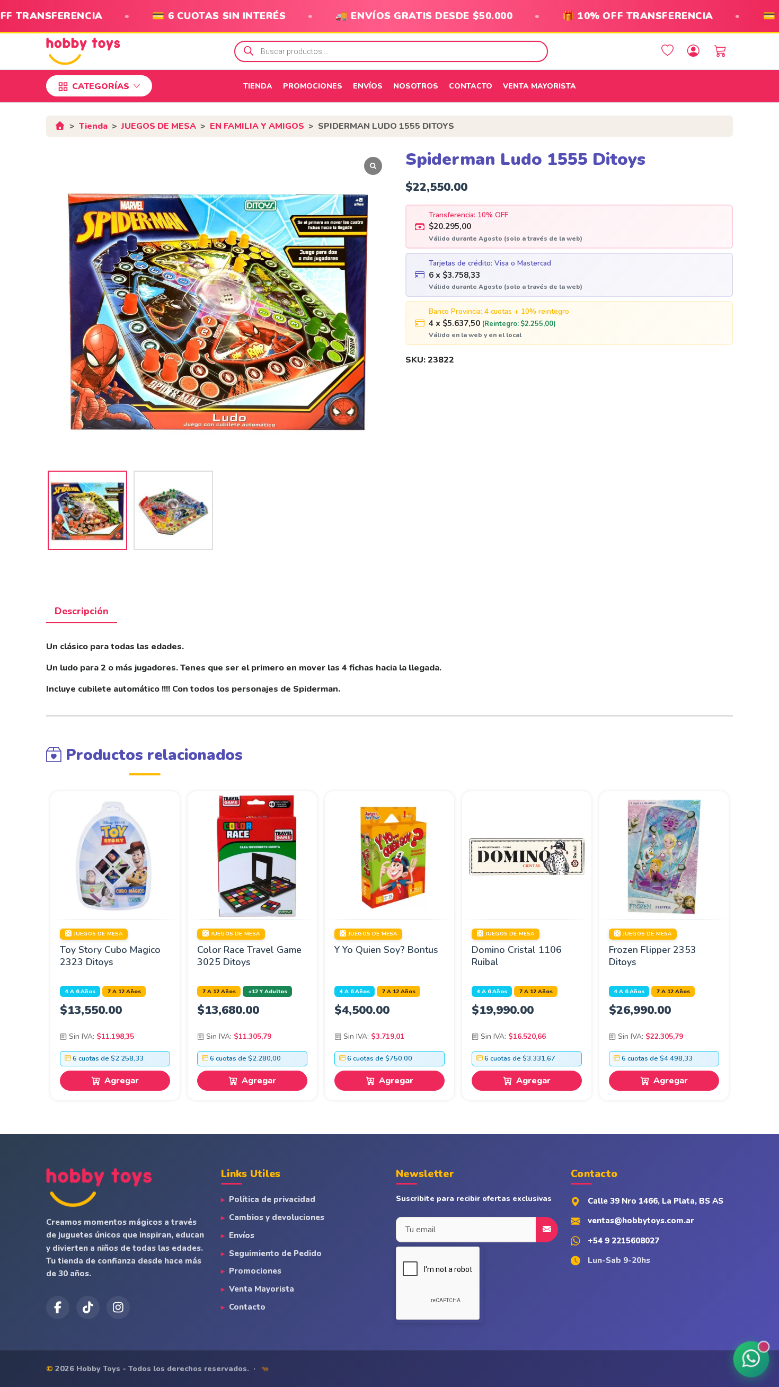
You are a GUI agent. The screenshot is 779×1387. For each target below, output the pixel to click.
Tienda (257, 86)
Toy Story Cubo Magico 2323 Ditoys (110, 955)
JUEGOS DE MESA (158, 126)
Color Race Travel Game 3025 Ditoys (249, 955)
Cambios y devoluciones (276, 1217)
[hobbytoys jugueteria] (118, 1307)
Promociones (312, 86)
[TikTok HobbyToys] (88, 1307)
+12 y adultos (267, 991)
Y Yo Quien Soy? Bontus (386, 949)
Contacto (470, 86)
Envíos (368, 86)
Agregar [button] (121, 1080)
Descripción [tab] (82, 611)
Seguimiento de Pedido (275, 1253)
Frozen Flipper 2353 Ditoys (652, 955)
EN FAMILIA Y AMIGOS (257, 126)
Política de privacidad (272, 1199)
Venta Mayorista (539, 86)
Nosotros (415, 86)
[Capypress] (265, 1368)
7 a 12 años (124, 991)
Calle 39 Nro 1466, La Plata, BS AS (655, 1201)
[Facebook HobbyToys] (57, 1307)
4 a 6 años (80, 991)
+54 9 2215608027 (623, 1240)
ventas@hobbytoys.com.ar (641, 1220)
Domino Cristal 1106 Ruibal (517, 955)
